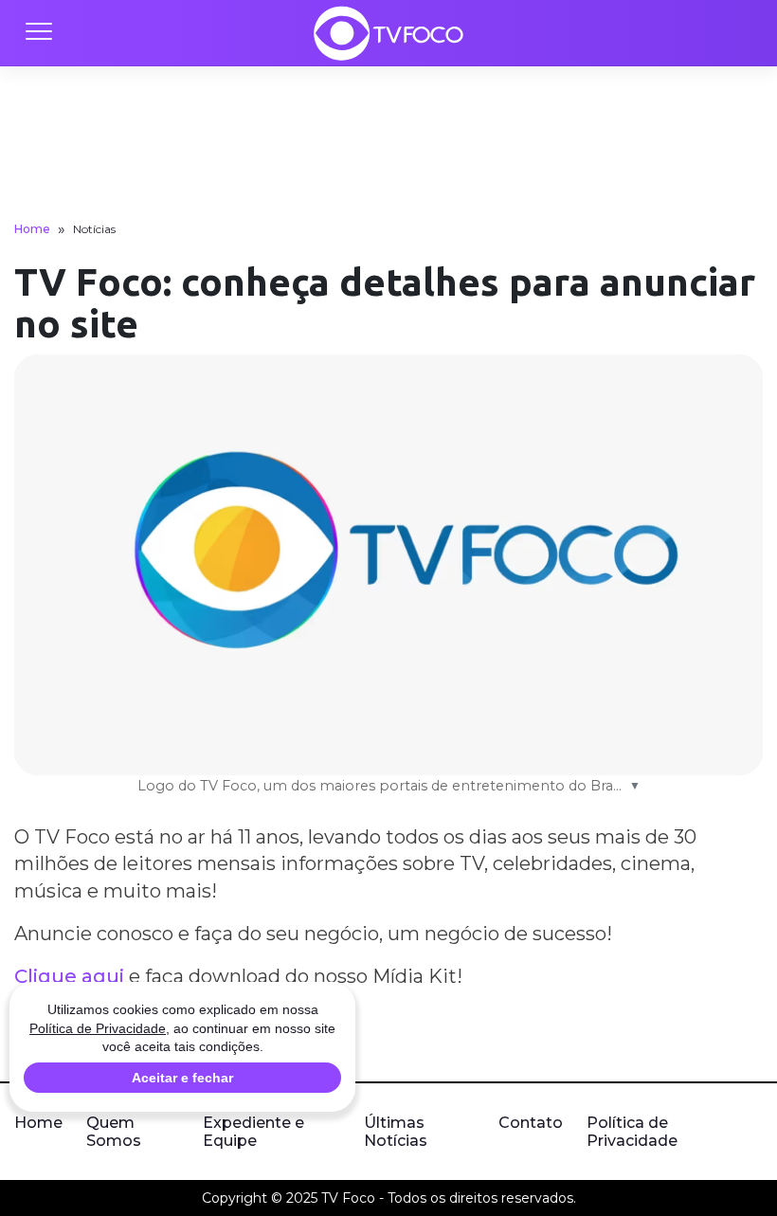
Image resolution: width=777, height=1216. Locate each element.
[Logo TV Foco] (388, 33)
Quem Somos (113, 1132)
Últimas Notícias (395, 1132)
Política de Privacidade (632, 1132)
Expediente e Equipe (253, 1132)
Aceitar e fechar (182, 1077)
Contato (530, 1123)
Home (32, 229)
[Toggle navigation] (38, 33)
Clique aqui (69, 976)
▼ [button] (635, 785)
